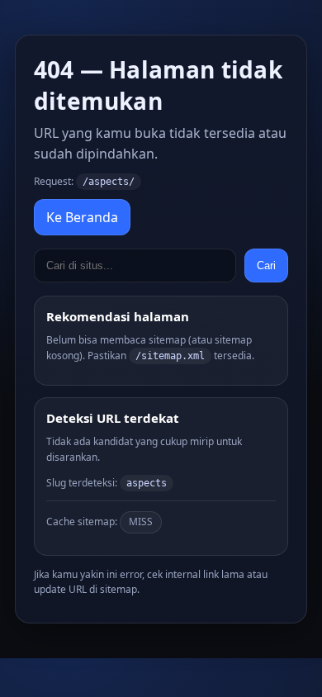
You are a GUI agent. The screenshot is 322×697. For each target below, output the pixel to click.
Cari (266, 265)
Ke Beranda (82, 217)
